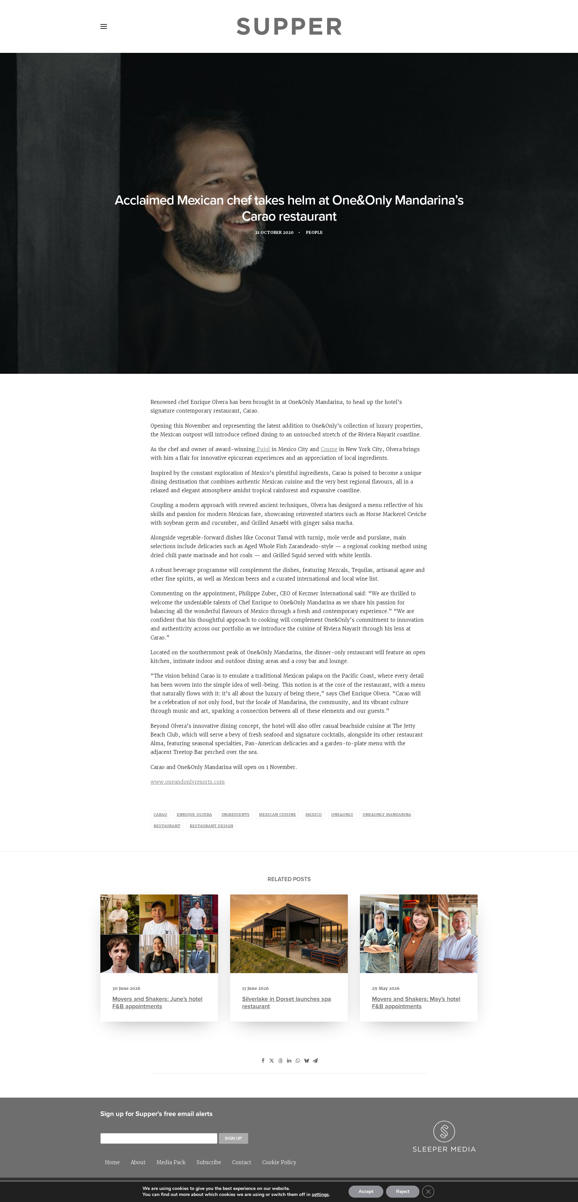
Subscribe (209, 1162)
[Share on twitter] (272, 1061)
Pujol (262, 449)
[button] (103, 26)
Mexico (313, 814)
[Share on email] (315, 1061)
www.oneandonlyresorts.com (188, 782)
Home (112, 1162)
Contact (241, 1162)
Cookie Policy (279, 1162)
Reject (402, 1191)
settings (320, 1195)
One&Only (342, 814)
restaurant (167, 826)
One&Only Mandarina (387, 814)
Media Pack (171, 1162)
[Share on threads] (280, 1061)
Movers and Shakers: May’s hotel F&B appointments (416, 1002)
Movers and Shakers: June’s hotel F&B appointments (157, 1002)
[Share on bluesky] (306, 1061)
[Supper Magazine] (289, 26)
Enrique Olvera (194, 814)
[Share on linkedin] (289, 1061)
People (314, 232)
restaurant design (211, 826)
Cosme (329, 449)
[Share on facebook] (263, 1061)
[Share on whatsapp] (298, 1061)
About (138, 1162)
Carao (160, 814)
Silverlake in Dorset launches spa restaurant (286, 1002)
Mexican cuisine (277, 814)
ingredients (235, 814)
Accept (366, 1191)
